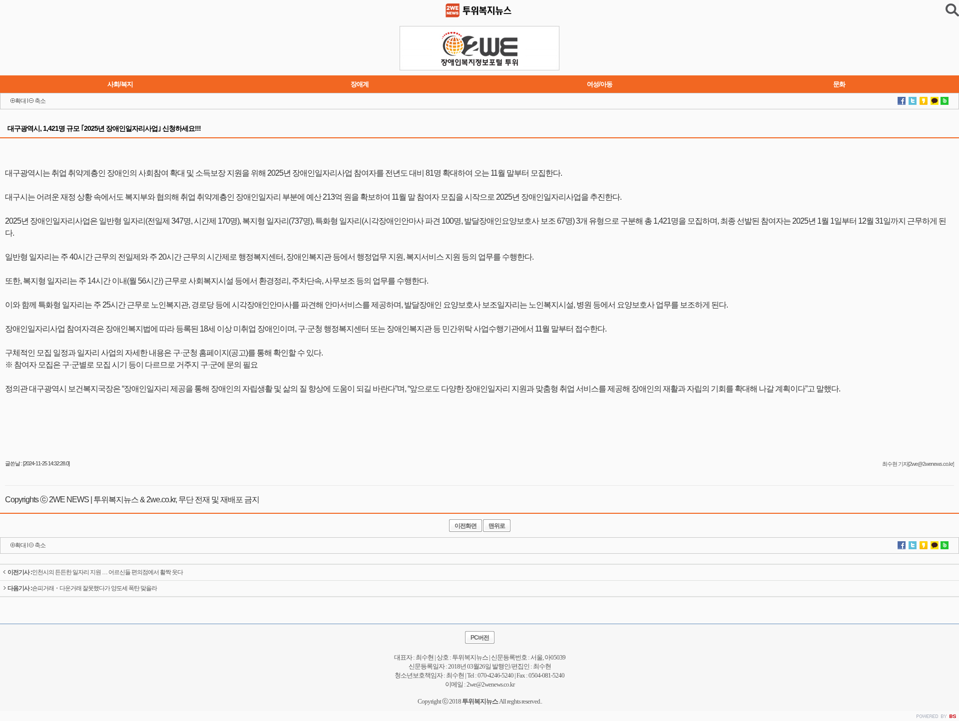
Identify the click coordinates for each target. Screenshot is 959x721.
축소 (39, 100)
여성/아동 (599, 84)
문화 (839, 84)
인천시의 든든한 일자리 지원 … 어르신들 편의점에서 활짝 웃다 (95, 572)
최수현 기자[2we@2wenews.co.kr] (918, 464)
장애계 (360, 84)
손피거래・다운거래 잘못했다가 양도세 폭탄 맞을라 (82, 588)
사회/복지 (120, 84)
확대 (20, 100)
